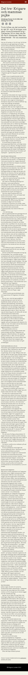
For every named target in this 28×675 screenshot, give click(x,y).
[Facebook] (3, 24)
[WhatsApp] (10, 24)
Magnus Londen (6, 2)
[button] (25, 2)
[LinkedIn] (6, 24)
